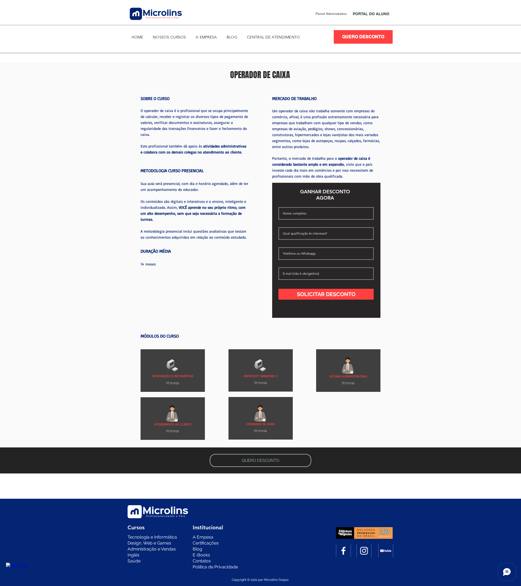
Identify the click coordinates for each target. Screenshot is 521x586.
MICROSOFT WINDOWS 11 (261, 376)
